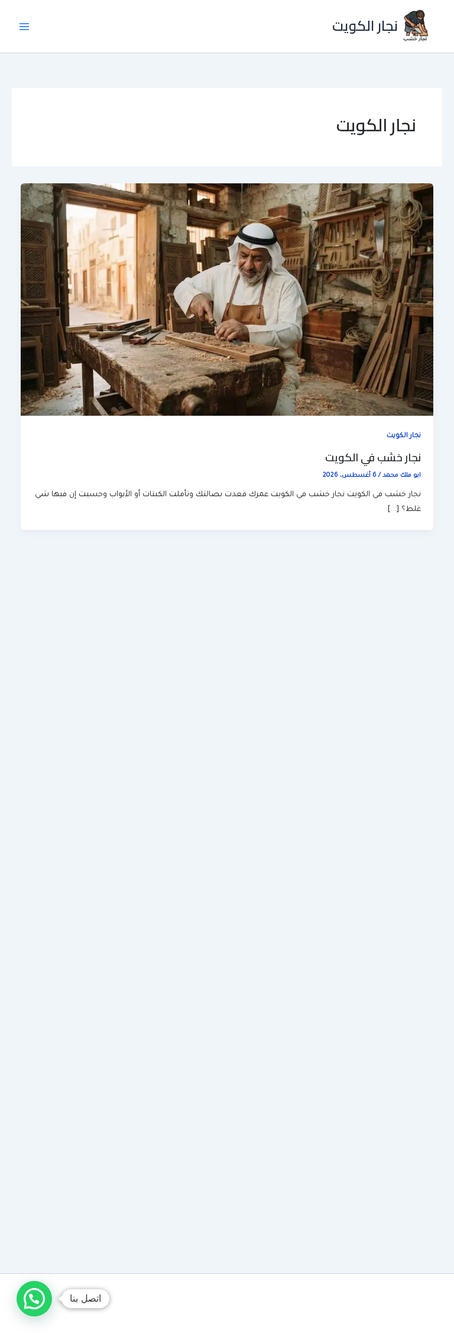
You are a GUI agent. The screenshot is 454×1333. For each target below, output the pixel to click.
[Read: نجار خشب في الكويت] (227, 300)
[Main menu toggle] (24, 26)
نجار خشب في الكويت (373, 457)
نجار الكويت (365, 25)
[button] (34, 1298)
